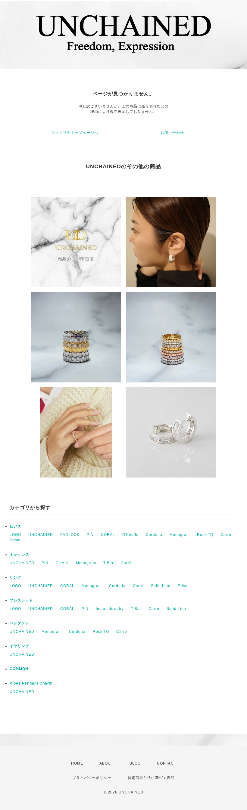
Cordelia (154, 535)
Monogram (180, 535)
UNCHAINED (40, 535)
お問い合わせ (172, 133)
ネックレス (19, 554)
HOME (77, 763)
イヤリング (19, 646)
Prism (15, 540)
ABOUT (106, 763)
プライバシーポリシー (91, 778)
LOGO (15, 535)
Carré (225, 535)
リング (15, 577)
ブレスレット (21, 600)
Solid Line (160, 586)
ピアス (15, 526)
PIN (90, 535)
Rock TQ (205, 535)
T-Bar (108, 563)
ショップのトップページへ (74, 133)
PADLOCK (70, 535)
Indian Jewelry (110, 609)
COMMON (19, 669)
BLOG (135, 763)
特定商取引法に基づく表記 (151, 778)
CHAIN (62, 563)
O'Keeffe (130, 535)
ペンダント (19, 623)
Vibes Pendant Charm (31, 683)
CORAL (108, 535)
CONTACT (166, 763)
